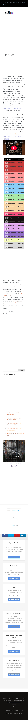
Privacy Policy (9, 713)
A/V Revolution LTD (13, 710)
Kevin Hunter (14, 566)
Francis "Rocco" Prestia (14, 613)
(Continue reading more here (15, 134)
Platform (10, 159)
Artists (4, 57)
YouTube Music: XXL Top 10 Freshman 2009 (14, 424)
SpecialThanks (14, 543)
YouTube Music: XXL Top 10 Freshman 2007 (14, 429)
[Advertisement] (14, 33)
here (18, 106)
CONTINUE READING (14, 557)
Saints (14, 587)
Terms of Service (18, 713)
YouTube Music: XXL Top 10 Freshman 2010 (14, 418)
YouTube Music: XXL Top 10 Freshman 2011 (14, 413)
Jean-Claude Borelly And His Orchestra (14, 636)
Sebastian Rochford (14, 660)
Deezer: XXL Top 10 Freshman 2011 (15, 434)
